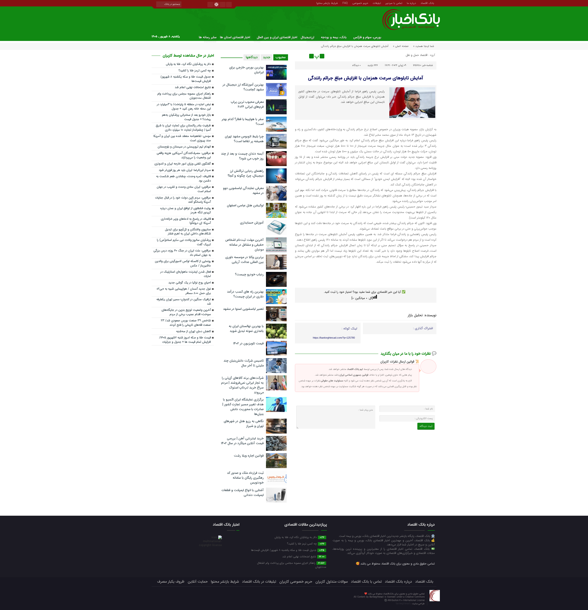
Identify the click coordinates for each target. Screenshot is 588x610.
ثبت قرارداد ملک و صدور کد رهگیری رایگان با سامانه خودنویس (245, 477)
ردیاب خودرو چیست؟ (249, 274)
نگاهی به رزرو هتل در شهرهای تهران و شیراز (244, 424)
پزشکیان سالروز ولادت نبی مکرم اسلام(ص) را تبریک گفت (184, 242)
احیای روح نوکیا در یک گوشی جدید (189, 283)
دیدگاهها (251, 57)
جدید (266, 57)
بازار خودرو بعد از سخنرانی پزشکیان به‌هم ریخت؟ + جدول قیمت (186, 117)
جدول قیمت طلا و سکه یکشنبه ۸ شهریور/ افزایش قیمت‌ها (185, 79)
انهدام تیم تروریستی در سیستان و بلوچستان (184, 147)
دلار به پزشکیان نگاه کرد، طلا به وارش (188, 64)
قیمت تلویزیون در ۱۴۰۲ (248, 343)
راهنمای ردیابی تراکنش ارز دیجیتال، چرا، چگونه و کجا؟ (246, 173)
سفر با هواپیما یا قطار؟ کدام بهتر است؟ (243, 122)
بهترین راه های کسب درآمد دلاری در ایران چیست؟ (245, 294)
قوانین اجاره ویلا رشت (249, 455)
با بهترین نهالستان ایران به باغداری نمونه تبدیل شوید (246, 329)
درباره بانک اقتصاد (398, 581)
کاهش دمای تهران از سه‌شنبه (193, 331)
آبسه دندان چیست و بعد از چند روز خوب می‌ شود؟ (242, 156)
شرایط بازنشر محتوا (327, 3)
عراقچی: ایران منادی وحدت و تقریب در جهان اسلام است (184, 189)
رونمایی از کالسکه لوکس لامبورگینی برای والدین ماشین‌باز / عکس (183, 263)
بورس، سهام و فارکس (367, 37)
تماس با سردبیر (393, 3)
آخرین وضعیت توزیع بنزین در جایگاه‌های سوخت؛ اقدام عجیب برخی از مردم (186, 312)
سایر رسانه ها (208, 37)
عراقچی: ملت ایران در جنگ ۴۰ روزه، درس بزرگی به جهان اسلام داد (182, 253)
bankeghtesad (403, 603)
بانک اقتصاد (427, 3)
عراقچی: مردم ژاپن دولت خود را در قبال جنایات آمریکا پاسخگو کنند (183, 200)
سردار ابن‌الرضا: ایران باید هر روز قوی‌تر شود (185, 170)
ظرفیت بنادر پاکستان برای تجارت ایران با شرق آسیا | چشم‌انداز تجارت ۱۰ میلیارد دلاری (183, 128)
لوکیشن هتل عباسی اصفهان (245, 205)
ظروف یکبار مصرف (170, 581)
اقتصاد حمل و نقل (416, 55)
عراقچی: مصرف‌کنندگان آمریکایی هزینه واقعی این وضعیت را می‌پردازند (184, 155)
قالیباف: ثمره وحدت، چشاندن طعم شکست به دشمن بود (183, 178)
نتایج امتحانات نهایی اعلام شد (193, 87)
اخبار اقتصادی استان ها (235, 37)
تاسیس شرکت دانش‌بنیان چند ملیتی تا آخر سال (243, 363)
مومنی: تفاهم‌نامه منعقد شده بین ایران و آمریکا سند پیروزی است (182, 138)
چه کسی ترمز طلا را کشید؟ (195, 71)
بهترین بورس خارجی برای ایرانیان (246, 70)
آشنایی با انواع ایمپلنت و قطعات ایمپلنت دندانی (243, 493)
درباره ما (411, 3)
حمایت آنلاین (198, 581)
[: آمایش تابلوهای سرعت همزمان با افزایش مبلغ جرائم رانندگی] (299, 56)
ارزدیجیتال (307, 37)
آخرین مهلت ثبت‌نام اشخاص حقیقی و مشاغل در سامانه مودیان (244, 244)
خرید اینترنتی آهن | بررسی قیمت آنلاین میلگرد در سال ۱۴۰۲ (242, 441)
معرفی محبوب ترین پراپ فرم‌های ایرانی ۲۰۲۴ (247, 104)
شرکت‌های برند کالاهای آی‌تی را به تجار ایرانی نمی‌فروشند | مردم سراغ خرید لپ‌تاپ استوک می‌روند (242, 385)
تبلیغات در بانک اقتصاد (259, 581)
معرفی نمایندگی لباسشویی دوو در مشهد (243, 191)
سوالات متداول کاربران (331, 581)
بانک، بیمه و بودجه (334, 37)
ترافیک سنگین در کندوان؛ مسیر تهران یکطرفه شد (183, 301)
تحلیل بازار (415, 315)
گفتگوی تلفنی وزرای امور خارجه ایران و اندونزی (182, 164)
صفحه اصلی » (401, 46)
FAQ (345, 3)
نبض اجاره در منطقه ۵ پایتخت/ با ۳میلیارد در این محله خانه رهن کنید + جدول (184, 106)
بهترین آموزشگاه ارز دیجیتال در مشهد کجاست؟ (243, 87)
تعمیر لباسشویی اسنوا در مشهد (243, 308)
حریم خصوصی (360, 3)
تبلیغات (377, 3)
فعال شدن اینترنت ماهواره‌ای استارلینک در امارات (185, 274)
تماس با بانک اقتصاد (366, 581)
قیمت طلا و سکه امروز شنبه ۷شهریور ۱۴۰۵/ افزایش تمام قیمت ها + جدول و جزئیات (185, 340)
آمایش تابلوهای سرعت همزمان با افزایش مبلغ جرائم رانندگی (365, 78)
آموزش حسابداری (252, 222)
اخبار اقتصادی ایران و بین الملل (277, 37)
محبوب (281, 57)
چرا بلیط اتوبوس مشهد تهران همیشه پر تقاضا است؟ (244, 139)
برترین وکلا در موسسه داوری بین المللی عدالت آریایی (244, 260)
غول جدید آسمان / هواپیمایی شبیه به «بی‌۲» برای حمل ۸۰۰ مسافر (184, 291)
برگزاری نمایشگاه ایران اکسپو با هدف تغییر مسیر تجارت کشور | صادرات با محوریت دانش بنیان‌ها (243, 407)
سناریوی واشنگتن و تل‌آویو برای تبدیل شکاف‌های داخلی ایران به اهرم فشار (188, 231)
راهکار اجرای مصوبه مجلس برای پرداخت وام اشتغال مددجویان (184, 96)
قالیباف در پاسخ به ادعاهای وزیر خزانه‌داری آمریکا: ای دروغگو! (186, 221)
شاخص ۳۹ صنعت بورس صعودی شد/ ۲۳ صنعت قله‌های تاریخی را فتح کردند (186, 323)
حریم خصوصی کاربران (295, 581)
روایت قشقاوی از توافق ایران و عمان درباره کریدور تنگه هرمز (185, 210)
